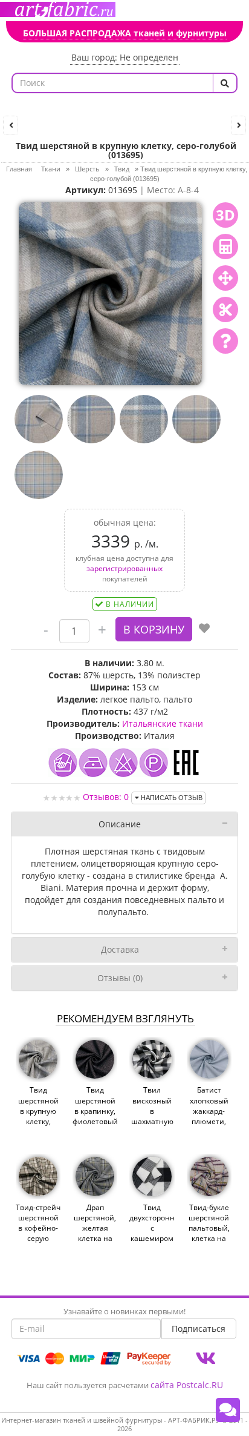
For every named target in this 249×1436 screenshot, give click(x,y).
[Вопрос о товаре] (225, 341)
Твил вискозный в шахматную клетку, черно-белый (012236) (152, 1126)
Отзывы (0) (120, 978)
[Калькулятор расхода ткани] (225, 246)
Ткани (50, 168)
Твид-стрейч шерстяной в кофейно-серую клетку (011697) (38, 1233)
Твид (121, 168)
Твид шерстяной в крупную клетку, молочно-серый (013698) (38, 1121)
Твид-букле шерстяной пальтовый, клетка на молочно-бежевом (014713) (209, 1238)
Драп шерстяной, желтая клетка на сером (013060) (95, 1233)
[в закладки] (204, 629)
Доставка (120, 949)
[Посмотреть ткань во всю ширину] (225, 278)
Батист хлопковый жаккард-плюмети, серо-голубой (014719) (209, 1121)
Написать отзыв (170, 797)
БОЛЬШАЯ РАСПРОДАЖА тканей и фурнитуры (125, 33)
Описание (120, 824)
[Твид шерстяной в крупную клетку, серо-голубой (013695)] (110, 292)
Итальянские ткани (162, 723)
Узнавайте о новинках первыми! (124, 1311)
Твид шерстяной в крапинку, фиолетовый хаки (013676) (95, 1116)
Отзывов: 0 (106, 796)
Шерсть (87, 168)
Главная (19, 168)
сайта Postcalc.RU (186, 1385)
